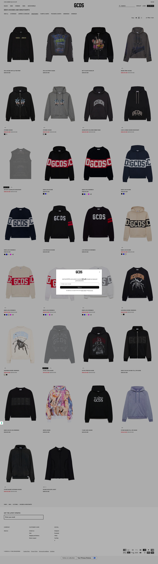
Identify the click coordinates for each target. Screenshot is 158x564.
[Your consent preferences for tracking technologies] (1, 423)
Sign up (80, 287)
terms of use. (90, 290)
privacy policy (83, 290)
